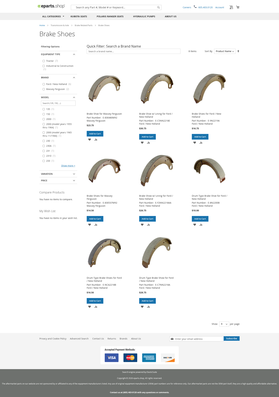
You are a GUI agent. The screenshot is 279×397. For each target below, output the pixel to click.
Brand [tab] (45, 77)
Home (42, 25)
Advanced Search (79, 338)
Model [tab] (45, 97)
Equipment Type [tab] (50, 54)
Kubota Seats (79, 16)
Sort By (208, 51)
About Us (170, 16)
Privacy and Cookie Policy (52, 338)
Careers (187, 7)
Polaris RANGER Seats (110, 16)
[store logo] (51, 6)
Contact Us (98, 338)
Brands (123, 338)
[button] (89, 139)
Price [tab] (44, 180)
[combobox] (116, 7)
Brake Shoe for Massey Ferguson (104, 113)
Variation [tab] (47, 173)
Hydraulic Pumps (144, 16)
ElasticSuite (152, 372)
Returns (112, 338)
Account (219, 7)
